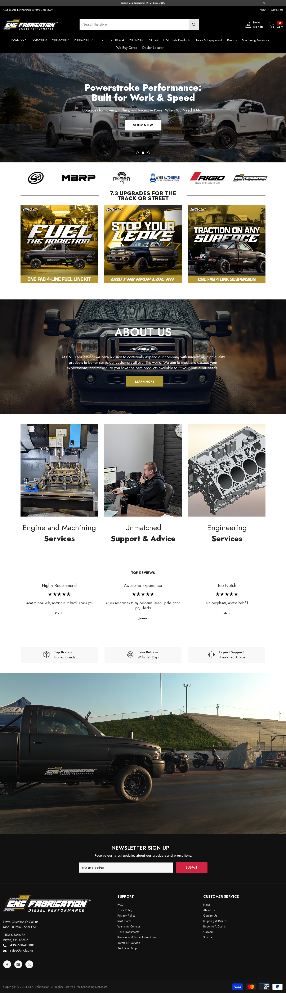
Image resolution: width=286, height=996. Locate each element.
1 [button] (137, 153)
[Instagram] (18, 964)
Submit (192, 867)
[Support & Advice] (143, 470)
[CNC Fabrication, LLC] (35, 178)
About (263, 10)
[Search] (139, 24)
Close (263, 3)
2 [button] (143, 153)
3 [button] (148, 153)
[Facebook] (7, 964)
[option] (143, 107)
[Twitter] (29, 964)
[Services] (59, 470)
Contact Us (277, 10)
